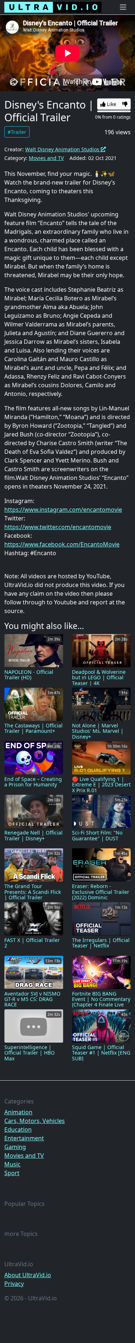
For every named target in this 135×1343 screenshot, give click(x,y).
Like (110, 104)
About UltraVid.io (27, 1275)
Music (12, 1164)
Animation (18, 1112)
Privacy (14, 1284)
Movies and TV (46, 158)
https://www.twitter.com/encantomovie (57, 527)
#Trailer (17, 131)
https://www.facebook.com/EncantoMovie (62, 544)
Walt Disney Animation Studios (63, 149)
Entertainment (24, 1138)
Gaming (15, 1147)
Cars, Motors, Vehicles (34, 1121)
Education (18, 1129)
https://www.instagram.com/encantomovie (63, 510)
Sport (11, 1173)
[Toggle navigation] (123, 7)
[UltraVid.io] (53, 7)
